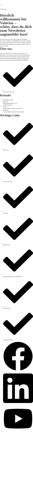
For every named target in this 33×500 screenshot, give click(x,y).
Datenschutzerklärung (11, 475)
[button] (16, 5)
